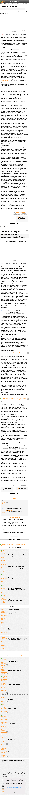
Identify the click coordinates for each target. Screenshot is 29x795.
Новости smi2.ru (3, 496)
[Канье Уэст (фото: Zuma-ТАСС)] (14, 353)
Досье (14, 498)
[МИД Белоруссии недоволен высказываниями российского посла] (4, 589)
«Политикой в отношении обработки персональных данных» (14, 788)
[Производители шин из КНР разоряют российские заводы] (4, 662)
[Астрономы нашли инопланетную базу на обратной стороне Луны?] (4, 751)
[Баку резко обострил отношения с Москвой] (4, 670)
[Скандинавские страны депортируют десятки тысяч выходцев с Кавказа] (4, 739)
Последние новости (14, 517)
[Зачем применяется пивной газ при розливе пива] (4, 698)
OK (14, 792)
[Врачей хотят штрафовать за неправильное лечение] (4, 630)
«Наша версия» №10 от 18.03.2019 (22, 212)
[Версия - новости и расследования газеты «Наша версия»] (4, 2)
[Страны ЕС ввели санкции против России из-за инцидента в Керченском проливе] (4, 555)
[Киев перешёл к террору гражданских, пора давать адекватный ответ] (4, 708)
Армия (16, 50)
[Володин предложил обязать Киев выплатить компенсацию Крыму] (4, 567)
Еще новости (14, 536)
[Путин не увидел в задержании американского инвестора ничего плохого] (4, 578)
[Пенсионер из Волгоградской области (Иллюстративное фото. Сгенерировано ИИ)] (14, 399)
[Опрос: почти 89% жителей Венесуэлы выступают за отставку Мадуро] (4, 599)
